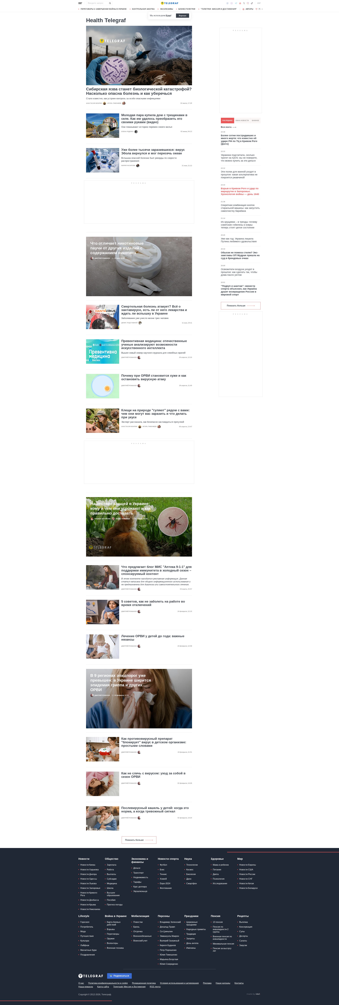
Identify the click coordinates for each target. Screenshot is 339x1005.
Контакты (239, 983)
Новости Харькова (89, 869)
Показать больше (134, 840)
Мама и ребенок (221, 865)
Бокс (162, 869)
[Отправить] (110, 3)
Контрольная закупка (143, 9)
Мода (83, 931)
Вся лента (226, 127)
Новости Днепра (88, 874)
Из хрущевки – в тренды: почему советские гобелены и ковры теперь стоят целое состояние (239, 225)
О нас (81, 983)
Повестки (138, 922)
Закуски (243, 945)
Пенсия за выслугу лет (222, 949)
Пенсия (215, 916)
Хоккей (163, 879)
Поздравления (87, 955)
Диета (216, 874)
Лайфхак (84, 945)
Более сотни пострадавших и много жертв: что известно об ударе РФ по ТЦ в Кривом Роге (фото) (239, 139)
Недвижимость (140, 877)
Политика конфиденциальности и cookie (108, 983)
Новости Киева (87, 865)
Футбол (163, 865)
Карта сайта (103, 987)
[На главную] (169, 3)
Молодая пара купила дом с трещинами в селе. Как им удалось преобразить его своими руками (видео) (154, 118)
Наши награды (223, 983)
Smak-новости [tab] (242, 120)
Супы (242, 931)
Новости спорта (168, 858)
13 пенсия (218, 922)
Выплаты (111, 874)
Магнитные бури (88, 950)
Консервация (245, 927)
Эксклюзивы (166, 9)
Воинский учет (140, 941)
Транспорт (138, 873)
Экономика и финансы (139, 860)
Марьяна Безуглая (169, 959)
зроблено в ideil (253, 994)
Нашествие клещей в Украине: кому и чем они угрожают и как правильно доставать (120, 508)
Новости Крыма (88, 904)
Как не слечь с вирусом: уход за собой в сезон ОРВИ (153, 775)
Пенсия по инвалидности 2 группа (220, 929)
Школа (110, 888)
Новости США (246, 869)
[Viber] (231, 3)
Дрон (188, 879)
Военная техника (115, 948)
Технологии (192, 865)
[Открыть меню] (80, 3)
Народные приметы (196, 929)
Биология (191, 874)
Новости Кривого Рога (88, 894)
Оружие (111, 938)
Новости (83, 858)
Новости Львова (88, 883)
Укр (259, 3)
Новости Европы (247, 865)
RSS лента (155, 987)
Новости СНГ (246, 879)
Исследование (220, 883)
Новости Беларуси (248, 888)
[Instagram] (248, 3)
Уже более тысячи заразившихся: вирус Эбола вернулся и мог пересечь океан (153, 151)
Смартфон (191, 883)
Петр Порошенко (168, 950)
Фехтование (166, 888)
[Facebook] (227, 3)
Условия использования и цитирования (179, 983)
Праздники (191, 916)
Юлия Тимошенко (168, 955)
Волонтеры (112, 943)
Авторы (249, 9)
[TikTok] (252, 3)
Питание (217, 869)
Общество (111, 858)
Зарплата (111, 865)
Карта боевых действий (114, 923)
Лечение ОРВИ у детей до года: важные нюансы (152, 637)
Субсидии (112, 879)
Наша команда (85, 987)
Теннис (163, 874)
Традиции (191, 934)
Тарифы (137, 882)
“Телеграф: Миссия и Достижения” (219, 9)
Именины (191, 948)
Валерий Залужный (169, 941)
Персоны (164, 916)
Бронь (136, 927)
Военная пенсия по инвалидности (222, 937)
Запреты (190, 938)
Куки (168, 15)
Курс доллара (140, 887)
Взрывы (111, 929)
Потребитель (86, 927)
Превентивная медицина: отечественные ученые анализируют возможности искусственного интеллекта (154, 344)
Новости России (247, 874)
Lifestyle (83, 916)
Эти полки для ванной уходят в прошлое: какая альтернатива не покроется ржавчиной (239, 174)
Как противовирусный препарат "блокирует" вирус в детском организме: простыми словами (153, 742)
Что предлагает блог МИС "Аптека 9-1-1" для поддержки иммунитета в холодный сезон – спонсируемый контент (156, 570)
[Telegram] (236, 3)
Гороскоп (84, 922)
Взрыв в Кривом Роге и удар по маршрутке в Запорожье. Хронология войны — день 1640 (240, 191)
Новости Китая (246, 883)
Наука (188, 858)
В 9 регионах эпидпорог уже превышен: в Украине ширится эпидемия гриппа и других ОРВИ (120, 682)
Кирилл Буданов (168, 945)
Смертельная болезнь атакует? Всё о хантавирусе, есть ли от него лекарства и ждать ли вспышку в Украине (154, 310)
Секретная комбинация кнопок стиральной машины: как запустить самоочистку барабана (240, 208)
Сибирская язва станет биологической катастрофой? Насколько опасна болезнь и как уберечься (139, 91)
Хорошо (182, 16)
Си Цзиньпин (166, 931)
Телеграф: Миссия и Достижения (129, 987)
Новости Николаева (90, 909)
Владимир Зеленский (170, 922)
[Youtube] (240, 3)
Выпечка (243, 922)
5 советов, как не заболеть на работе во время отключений (153, 603)
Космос (189, 869)
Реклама (207, 983)
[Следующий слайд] (262, 9)
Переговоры (113, 934)
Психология (218, 879)
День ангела (192, 943)
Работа (110, 869)
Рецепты (243, 916)
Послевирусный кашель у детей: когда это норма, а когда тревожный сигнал (155, 809)
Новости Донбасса (89, 900)
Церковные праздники (192, 923)
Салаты (243, 941)
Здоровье (217, 858)
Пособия (111, 900)
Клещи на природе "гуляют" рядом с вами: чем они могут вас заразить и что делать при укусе (155, 414)
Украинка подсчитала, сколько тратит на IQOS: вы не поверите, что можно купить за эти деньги (239, 158)
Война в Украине (116, 916)
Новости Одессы (88, 879)
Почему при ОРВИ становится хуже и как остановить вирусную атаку (153, 377)
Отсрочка (137, 931)
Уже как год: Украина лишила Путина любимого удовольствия (239, 240)
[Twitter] (244, 3)
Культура (84, 941)
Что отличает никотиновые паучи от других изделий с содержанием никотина (117, 248)
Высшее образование (113, 894)
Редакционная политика (144, 983)
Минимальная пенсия (223, 944)
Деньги (136, 868)
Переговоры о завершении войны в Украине (104, 9)
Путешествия (87, 936)
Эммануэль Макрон (169, 936)
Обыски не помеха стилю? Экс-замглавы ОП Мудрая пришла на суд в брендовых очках (240, 255)
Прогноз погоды (115, 904)
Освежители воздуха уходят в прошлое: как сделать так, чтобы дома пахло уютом (239, 272)
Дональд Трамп (167, 927)
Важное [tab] (255, 120)
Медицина (112, 883)
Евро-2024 (165, 883)
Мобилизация (140, 916)
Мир (240, 858)
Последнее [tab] (227, 120)
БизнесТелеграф (186, 9)
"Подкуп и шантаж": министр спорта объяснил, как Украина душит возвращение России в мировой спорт (239, 290)
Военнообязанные (142, 936)
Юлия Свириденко (169, 964)
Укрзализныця (140, 891)
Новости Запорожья (90, 888)
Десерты (243, 936)
